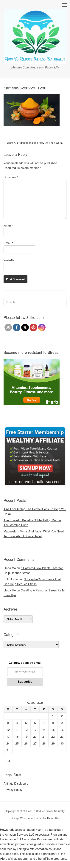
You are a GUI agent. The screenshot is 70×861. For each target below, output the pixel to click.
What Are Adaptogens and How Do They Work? (33, 143)
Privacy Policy (13, 790)
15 (53, 729)
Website (9, 260)
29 (53, 743)
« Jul (7, 761)
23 (62, 736)
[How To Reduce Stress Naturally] (35, 60)
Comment (11, 177)
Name (8, 226)
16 (62, 729)
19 (26, 736)
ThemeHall (53, 818)
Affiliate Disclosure (16, 783)
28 (44, 743)
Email (8, 243)
